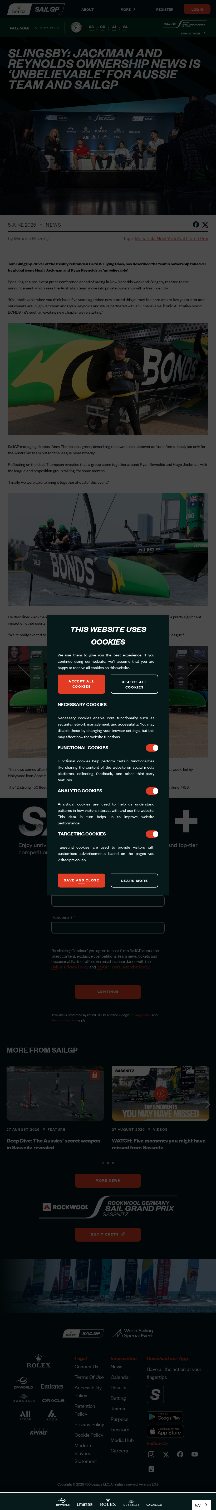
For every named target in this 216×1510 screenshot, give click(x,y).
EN (197, 1505)
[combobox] (201, 1505)
